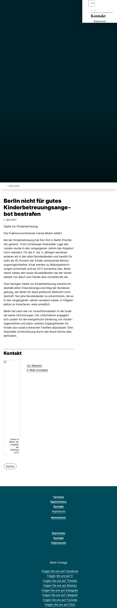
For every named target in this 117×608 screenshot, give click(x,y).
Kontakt (98, 16)
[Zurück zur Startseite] (5, 186)
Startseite (58, 533)
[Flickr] (41, 6)
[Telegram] (30, 6)
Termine (58, 497)
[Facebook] (5, 6)
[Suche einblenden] (102, 6)
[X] (10, 6)
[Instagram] (26, 6)
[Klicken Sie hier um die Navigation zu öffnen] (111, 6)
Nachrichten (14, 186)
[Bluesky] (21, 6)
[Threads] (16, 6)
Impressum (100, 21)
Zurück (10, 466)
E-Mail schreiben (37, 370)
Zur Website (34, 365)
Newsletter (58, 517)
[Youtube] (35, 6)
